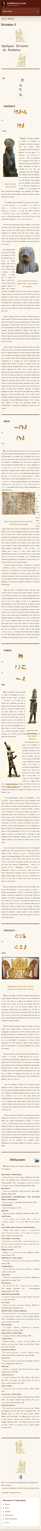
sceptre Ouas (14, 236)
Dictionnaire (9, 1515)
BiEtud (30, 1297)
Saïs (14, 723)
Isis (37, 873)
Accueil (3, 19)
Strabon (13, 898)
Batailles (8, 1511)
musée (38, 308)
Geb (17, 529)
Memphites (23, 559)
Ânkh (38, 236)
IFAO (37, 1297)
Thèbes (17, 403)
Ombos (20, 568)
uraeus (4, 236)
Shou (7, 1012)
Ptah (17, 316)
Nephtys (3, 876)
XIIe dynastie (26, 856)
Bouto (32, 1040)
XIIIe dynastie (5, 859)
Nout (27, 529)
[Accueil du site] (20, 80)
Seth (2, 878)
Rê (32, 161)
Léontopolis (5, 573)
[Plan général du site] (20, 89)
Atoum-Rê (36, 593)
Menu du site (7, 11)
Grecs (21, 487)
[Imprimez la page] (20, 85)
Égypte (7, 1504)
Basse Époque (35, 778)
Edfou (13, 568)
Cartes (7, 1508)
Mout (3, 403)
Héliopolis (23, 454)
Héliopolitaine (5, 584)
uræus (35, 764)
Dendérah (37, 565)
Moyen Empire (30, 470)
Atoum (3, 615)
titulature (14, 864)
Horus (34, 570)
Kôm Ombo (9, 803)
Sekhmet (33, 1032)
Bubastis (5, 272)
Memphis (6, 255)
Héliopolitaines (13, 559)
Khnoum (36, 607)
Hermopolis (14, 1143)
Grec (26, 451)
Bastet (31, 319)
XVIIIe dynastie (20, 230)
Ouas (29, 787)
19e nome (30, 1059)
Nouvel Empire (27, 759)
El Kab (20, 1046)
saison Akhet (5, 244)
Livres (7, 1522)
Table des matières (11, 1519)
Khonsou (10, 562)
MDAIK (34, 1305)
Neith (13, 717)
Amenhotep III (18, 294)
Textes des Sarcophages (11, 609)
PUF (18, 1377)
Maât (25, 1137)
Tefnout (19, 369)
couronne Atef (28, 753)
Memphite (8, 319)
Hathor (28, 803)
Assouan (17, 812)
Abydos (13, 275)
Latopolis (29, 1143)
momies (8, 809)
